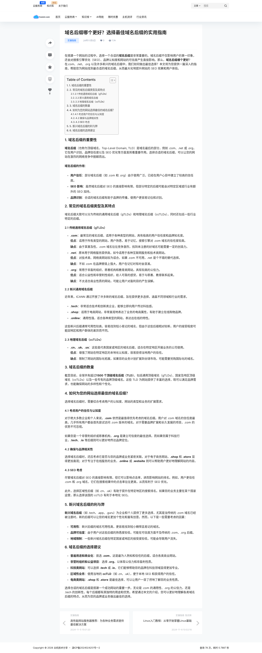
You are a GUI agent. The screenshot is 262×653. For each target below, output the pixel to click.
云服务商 (37, 4)
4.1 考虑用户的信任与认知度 (89, 114)
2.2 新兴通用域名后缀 (86, 97)
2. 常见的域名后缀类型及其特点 (87, 89)
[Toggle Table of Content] (111, 80)
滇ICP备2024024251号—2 (86, 647)
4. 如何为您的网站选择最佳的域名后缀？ (92, 110)
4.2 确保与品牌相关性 (87, 118)
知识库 (50, 4)
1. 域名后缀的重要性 (80, 85)
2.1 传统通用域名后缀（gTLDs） (91, 93)
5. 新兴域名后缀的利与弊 (83, 126)
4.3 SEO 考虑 (83, 121)
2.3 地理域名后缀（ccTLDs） (90, 101)
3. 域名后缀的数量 (80, 105)
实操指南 (72, 40)
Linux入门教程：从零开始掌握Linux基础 (167, 620)
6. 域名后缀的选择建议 (82, 130)
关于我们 (63, 5)
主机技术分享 (60, 647)
